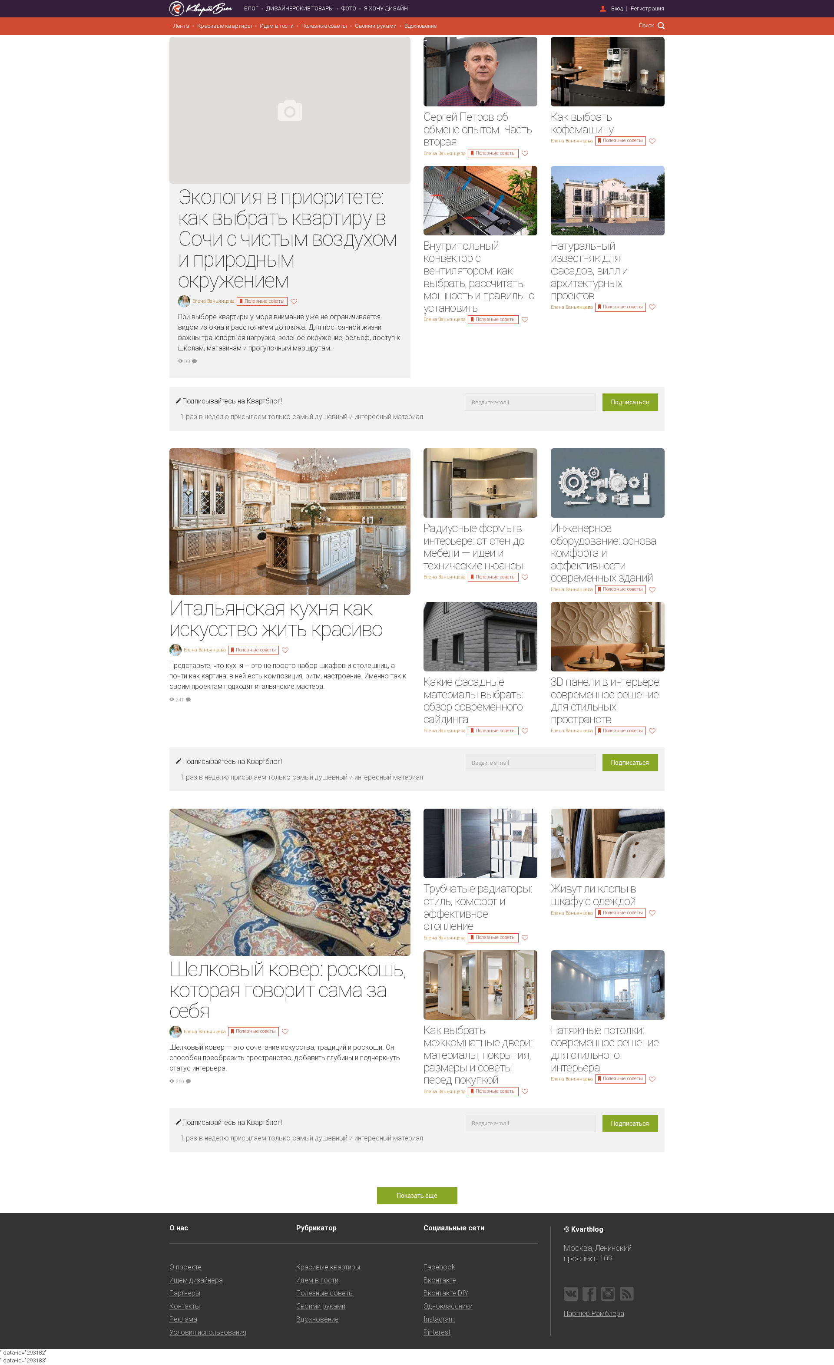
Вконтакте (440, 1280)
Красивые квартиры (224, 26)
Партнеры (184, 1293)
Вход (617, 8)
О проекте (185, 1267)
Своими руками (376, 26)
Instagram (439, 1319)
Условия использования (207, 1332)
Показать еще (417, 1195)
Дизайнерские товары (300, 8)
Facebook (439, 1267)
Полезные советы (324, 26)
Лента (181, 26)
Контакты (184, 1306)
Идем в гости (277, 26)
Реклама (183, 1319)
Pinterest (437, 1332)
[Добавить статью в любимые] (295, 301)
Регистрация (647, 8)
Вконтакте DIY (446, 1293)
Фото (348, 8)
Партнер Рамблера (594, 1313)
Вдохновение (420, 26)
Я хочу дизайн (386, 8)
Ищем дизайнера (196, 1280)
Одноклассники (448, 1306)
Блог (251, 8)
